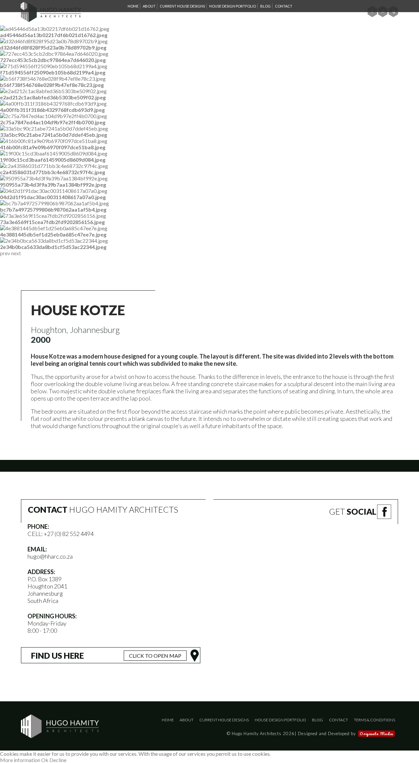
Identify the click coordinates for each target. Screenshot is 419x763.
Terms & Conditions (374, 719)
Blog (317, 719)
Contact (338, 719)
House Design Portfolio (280, 719)
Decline (57, 760)
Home (168, 719)
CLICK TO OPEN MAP (155, 655)
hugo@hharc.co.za (50, 556)
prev (5, 253)
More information (20, 760)
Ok (44, 760)
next (16, 253)
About (186, 719)
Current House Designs (224, 719)
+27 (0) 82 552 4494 (69, 533)
